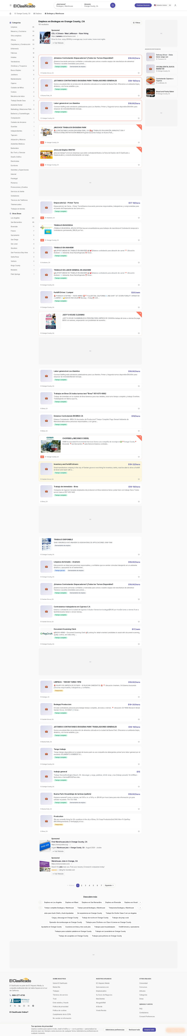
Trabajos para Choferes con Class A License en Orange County (108, 922)
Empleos (39, 13)
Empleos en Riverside (113, 902)
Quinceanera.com (102, 987)
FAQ (140, 1009)
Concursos (143, 987)
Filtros (137, 23)
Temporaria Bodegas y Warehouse (121, 908)
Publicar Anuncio (143, 5)
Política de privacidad (60, 1006)
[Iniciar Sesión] (175, 5)
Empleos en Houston (132, 902)
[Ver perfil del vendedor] (42, 128)
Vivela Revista (101, 1010)
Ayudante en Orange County (51, 927)
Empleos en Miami (71, 902)
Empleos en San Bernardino (92, 902)
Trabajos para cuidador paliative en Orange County (73, 931)
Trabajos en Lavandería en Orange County (110, 931)
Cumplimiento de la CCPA (62, 1014)
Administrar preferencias (115, 1030)
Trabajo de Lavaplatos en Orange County (73, 936)
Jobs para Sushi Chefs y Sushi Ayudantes (59, 913)
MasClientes (100, 999)
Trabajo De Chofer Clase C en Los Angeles (121, 913)
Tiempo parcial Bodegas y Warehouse (91, 908)
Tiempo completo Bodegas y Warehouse (59, 908)
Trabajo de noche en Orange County (95, 918)
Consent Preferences (147, 1016)
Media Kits (56, 987)
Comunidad (143, 983)
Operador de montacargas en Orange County (65, 922)
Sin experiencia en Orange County (89, 913)
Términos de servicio (60, 995)
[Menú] (10, 5)
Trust (54, 999)
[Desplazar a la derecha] (140, 902)
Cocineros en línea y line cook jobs (78, 927)
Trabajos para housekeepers (104, 927)
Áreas (141, 999)
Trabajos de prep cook (120, 918)
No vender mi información (62, 1018)
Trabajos (56, 991)
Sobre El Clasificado (60, 983)
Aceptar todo (149, 1030)
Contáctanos (143, 1012)
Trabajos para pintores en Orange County (107, 936)
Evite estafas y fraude (60, 1003)
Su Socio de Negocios (104, 995)
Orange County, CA (23, 13)
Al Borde (99, 1006)
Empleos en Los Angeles (53, 902)
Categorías (143, 995)
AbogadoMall (101, 1003)
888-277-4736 (18, 995)
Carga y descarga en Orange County (65, 918)
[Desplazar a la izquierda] (40, 902)
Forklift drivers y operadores (129, 927)
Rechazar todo (134, 1030)
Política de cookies (59, 1010)
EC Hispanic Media (102, 983)
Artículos (142, 991)
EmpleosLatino (101, 991)
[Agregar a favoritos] (138, 73)
